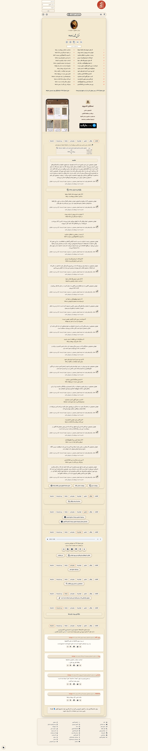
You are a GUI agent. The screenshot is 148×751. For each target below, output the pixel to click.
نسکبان (76, 741)
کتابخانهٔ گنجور (75, 729)
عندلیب (67, 543)
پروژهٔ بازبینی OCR (71, 152)
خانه (104, 722)
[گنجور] (101, 5)
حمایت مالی (53, 729)
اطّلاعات (96, 141)
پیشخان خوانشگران (73, 737)
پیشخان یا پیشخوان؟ (73, 739)
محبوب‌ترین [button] (75, 630)
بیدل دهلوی (77, 30)
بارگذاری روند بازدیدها (74, 614)
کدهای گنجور (75, 722)
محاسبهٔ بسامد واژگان (75, 501)
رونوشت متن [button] (94, 486)
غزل (71, 150)
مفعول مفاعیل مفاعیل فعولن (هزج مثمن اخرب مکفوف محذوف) (72, 148)
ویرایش (68, 184)
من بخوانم (60, 555)
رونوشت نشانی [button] (80, 486)
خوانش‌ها (79, 141)
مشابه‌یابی (103, 735)
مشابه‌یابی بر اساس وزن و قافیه (75, 584)
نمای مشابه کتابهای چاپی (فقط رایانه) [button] (61, 486)
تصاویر (85, 141)
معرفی (54, 722)
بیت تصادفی (103, 724)
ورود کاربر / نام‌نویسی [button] (75, 14)
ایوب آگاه (97, 638)
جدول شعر (103, 726)
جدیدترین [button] (68, 630)
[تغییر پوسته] (3, 747)
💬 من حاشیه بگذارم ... (60, 632)
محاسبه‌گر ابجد (74, 733)
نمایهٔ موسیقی (102, 731)
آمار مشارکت (53, 733)
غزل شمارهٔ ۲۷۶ (74, 35)
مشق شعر (72, 141)
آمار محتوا (53, 731)
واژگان (91, 141)
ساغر (77, 726)
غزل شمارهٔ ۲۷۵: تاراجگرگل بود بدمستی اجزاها (57, 91)
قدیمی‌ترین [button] (61, 630)
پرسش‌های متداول (52, 724)
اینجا (70, 545)
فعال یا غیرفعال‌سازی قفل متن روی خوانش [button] (80, 555)
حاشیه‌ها (52, 141)
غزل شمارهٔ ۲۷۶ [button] (79, 543)
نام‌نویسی (78, 709)
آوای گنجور (75, 735)
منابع (55, 737)
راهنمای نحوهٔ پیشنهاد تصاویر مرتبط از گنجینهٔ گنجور (75, 522)
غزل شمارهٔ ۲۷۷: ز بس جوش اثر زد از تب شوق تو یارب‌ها (90, 91)
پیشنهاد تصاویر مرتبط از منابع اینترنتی (75, 517)
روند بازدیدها (59, 141)
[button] (104, 14)
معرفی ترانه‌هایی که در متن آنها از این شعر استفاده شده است (75, 598)
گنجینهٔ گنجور (75, 731)
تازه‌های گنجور (102, 737)
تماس (54, 739)
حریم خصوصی (52, 741)
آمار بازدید (54, 735)
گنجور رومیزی (75, 724)
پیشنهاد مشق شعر (74, 569)
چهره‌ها (54, 726)
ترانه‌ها (66, 141)
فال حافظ (103, 729)
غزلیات (70, 30)
